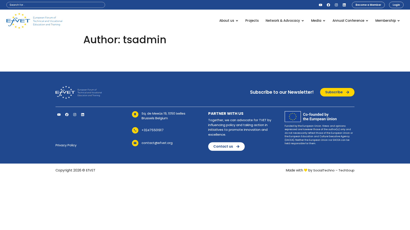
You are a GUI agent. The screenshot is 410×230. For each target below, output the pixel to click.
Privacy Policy (66, 145)
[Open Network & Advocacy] (302, 20)
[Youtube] (320, 4)
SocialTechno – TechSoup (333, 170)
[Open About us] (237, 20)
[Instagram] (336, 4)
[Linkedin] (344, 4)
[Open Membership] (398, 20)
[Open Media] (324, 20)
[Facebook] (328, 4)
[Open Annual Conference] (367, 20)
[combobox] (55, 5)
